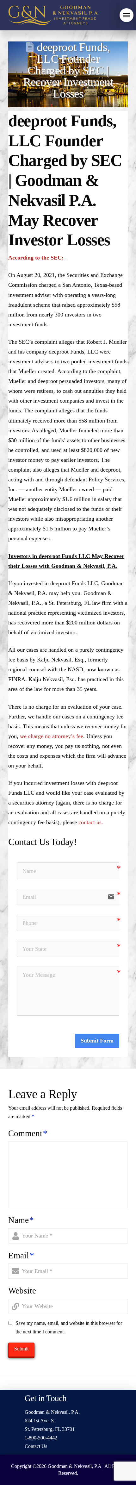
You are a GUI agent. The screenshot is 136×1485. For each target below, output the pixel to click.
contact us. (90, 822)
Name (21, 1220)
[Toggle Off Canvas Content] (126, 15)
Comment (27, 1133)
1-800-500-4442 (41, 1437)
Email (21, 1255)
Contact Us (36, 1446)
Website (22, 1290)
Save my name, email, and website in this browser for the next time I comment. (68, 1327)
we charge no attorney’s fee (51, 736)
